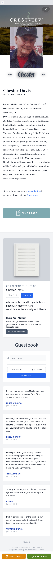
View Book (12, 295)
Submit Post (26, 375)
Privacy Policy (19, 549)
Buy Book (27, 295)
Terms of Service (33, 549)
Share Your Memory (16, 331)
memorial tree (34, 190)
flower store (32, 195)
